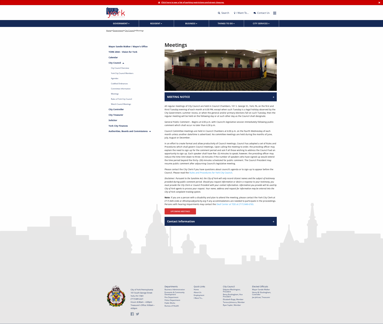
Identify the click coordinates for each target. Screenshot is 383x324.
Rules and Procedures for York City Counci (210, 172)
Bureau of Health (172, 306)
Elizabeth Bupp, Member (233, 299)
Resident (155, 23)
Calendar (113, 57)
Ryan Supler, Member (232, 305)
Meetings (115, 93)
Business (190, 23)
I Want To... (198, 298)
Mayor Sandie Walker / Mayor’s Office (128, 46)
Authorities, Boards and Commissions (128, 131)
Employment (199, 295)
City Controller (116, 109)
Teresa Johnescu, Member (234, 302)
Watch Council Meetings (121, 104)
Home (108, 30)
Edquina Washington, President (231, 290)
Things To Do (225, 23)
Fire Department (171, 297)
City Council (129, 30)
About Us (197, 292)
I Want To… (242, 13)
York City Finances (118, 125)
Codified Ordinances (119, 83)
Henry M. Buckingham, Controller (261, 293)
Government (120, 23)
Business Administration (175, 289)
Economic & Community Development (174, 293)
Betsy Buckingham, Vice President (233, 295)
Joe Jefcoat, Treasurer (261, 297)
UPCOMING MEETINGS (180, 211)
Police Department (172, 300)
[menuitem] (121, 23)
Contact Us (263, 13)
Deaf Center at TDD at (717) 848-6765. (235, 204)
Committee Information (120, 88)
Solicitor (113, 120)
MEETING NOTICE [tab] (178, 97)
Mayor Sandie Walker (261, 289)
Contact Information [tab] (181, 221)
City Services (260, 23)
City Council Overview (120, 68)
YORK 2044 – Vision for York (123, 51)
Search (225, 13)
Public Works (170, 303)
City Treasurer (116, 114)
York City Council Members (122, 73)
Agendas (114, 78)
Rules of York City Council (121, 99)
